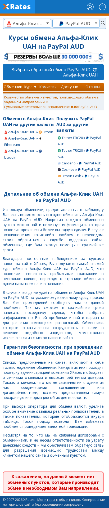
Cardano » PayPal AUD (81, 163)
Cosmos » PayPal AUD (81, 169)
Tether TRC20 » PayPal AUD (79, 153)
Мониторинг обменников (58, 499)
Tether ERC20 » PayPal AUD (79, 140)
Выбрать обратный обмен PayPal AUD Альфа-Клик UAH (54, 72)
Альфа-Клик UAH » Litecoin (21, 154)
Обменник (13, 86)
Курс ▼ (30, 86)
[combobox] (27, 23)
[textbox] (27, 23)
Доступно (69, 86)
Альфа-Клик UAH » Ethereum (21, 141)
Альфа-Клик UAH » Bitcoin (30, 131)
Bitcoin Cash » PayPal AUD (78, 179)
